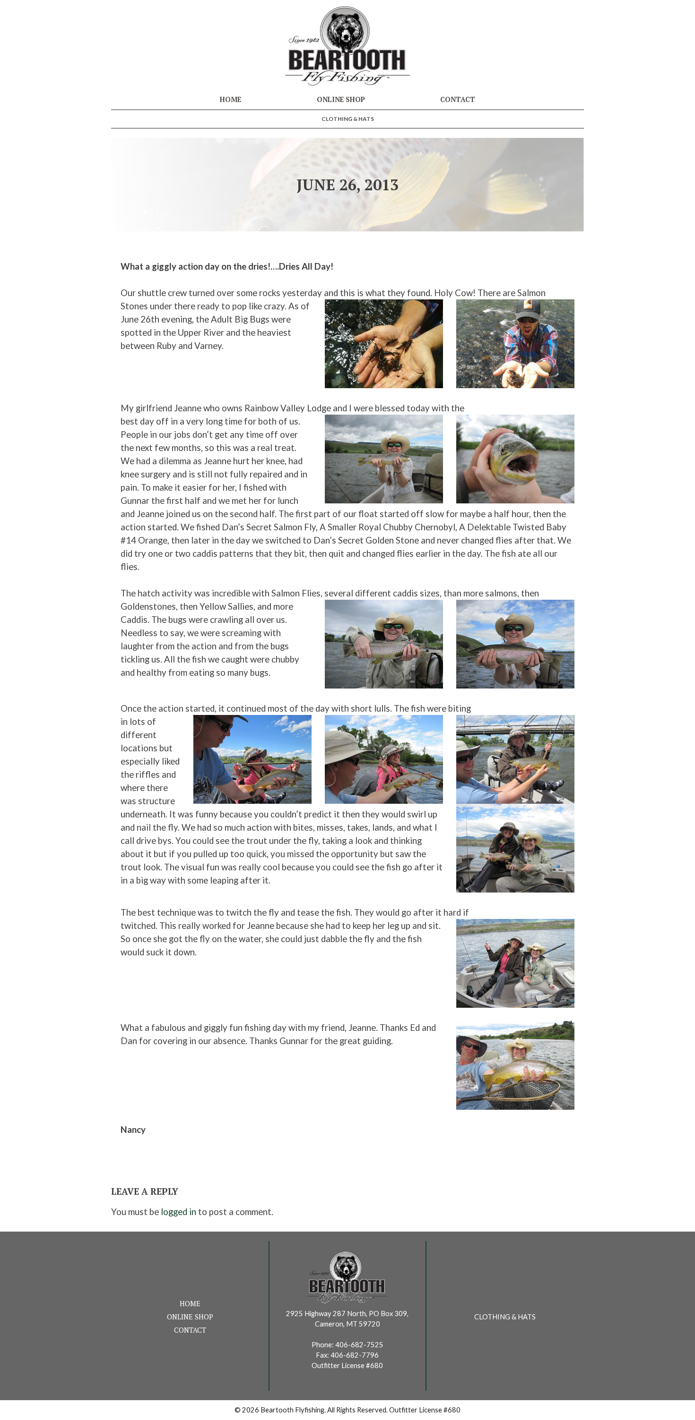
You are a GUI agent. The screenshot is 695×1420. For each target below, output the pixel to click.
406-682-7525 (359, 1345)
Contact (457, 99)
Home (230, 99)
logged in (178, 1212)
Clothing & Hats (347, 118)
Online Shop (341, 99)
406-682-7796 (354, 1355)
